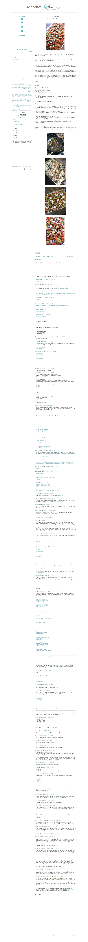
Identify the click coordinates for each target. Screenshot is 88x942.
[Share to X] (38, 253)
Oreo (13, 102)
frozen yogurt (16, 96)
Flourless (28, 95)
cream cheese (23, 92)
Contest (17, 91)
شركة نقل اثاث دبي (39, 697)
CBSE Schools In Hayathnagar (42, 600)
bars (13, 83)
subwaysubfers (38, 612)
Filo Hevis (37, 785)
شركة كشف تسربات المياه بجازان (42, 442)
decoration (23, 94)
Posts (14, 57)
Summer (27, 107)
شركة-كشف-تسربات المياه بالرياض (42, 443)
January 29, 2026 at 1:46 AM (50, 869)
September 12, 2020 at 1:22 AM (48, 493)
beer (15, 83)
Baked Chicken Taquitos (18, 124)
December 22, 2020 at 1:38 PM (50, 544)
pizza (28, 104)
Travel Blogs (37, 800)
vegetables (30, 109)
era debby (37, 493)
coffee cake (14, 91)
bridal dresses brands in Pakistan (57, 841)
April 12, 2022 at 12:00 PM (49, 684)
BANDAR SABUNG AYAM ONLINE (43, 314)
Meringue (24, 100)
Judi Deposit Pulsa (39, 354)
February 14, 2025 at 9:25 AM (47, 767)
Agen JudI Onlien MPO (39, 466)
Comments (15, 59)
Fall (22, 95)
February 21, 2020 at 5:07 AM (49, 450)
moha (36, 690)
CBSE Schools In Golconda (41, 598)
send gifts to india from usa (41, 622)
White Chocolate (23, 110)
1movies (38, 479)
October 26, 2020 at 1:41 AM (47, 504)
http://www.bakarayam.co (63, 288)
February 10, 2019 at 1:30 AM (48, 303)
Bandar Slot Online (40, 353)
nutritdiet (36, 767)
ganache (27, 96)
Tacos (17, 109)
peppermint (19, 104)
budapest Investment (45, 530)
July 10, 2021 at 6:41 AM (49, 618)
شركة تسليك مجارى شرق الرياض (42, 429)
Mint (30, 100)
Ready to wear (46, 816)
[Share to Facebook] (39, 253)
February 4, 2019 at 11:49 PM (48, 297)
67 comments (70, 256)
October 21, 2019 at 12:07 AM (47, 341)
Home (44, 1)
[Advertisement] (45, 925)
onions (30, 101)
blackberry (20, 83)
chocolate (26, 88)
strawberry (24, 107)
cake (29, 86)
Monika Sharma (38, 618)
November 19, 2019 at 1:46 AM (49, 405)
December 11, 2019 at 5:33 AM (49, 413)
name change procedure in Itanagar (57, 713)
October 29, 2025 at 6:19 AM (49, 794)
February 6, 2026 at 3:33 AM (58, 876)
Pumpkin (13, 105)
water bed (64, 565)
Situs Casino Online (40, 355)
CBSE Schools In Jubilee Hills (42, 604)
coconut (30, 90)
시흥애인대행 (38, 780)
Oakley (36, 745)
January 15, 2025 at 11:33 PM (48, 762)
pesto (22, 104)
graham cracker (22, 97)
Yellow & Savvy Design (54, 940)
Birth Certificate (38, 684)
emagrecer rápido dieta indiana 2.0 (43, 484)
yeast (29, 110)
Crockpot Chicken (50, 87)
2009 (14, 137)
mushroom (16, 101)
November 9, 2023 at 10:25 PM (47, 735)
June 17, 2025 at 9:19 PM (48, 773)
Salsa (13, 106)
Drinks (30, 94)
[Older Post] (74, 935)
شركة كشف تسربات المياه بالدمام (42, 447)
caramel (19, 87)
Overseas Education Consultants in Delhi (44, 517)
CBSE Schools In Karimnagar (41, 607)
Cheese (30, 87)
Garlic (30, 96)
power (36, 498)
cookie (20, 91)
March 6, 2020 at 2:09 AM (48, 471)
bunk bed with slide (40, 536)
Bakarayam (37, 284)
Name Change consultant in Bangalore (57, 706)
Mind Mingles (37, 450)
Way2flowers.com (39, 281)
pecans (16, 104)
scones (26, 106)
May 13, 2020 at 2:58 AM (49, 477)
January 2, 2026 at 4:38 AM (50, 836)
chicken (20, 88)
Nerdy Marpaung (38, 351)
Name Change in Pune (54, 686)
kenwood (36, 520)
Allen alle (37, 717)
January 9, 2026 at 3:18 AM (52, 848)
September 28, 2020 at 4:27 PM (47, 498)
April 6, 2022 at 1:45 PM (45, 675)
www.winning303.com (40, 323)
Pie (26, 104)
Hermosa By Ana (38, 826)
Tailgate (19, 109)
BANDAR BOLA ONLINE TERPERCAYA (44, 319)
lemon (13, 100)
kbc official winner (39, 410)
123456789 (37, 413)
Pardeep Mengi (38, 510)
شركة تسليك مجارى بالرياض (41, 426)
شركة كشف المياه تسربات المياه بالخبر (43, 446)
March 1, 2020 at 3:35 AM (52, 466)
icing (25, 99)
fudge (21, 96)
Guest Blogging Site (40, 558)
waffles (13, 110)
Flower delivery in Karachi (53, 871)
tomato (22, 109)
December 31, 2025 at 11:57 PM (51, 826)
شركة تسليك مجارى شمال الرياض (42, 431)
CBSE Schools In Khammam (41, 609)
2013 (14, 130)
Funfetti (24, 96)
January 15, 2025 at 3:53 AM (49, 750)
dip (28, 94)
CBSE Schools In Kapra (40, 606)
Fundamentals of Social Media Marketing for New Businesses (47, 546)
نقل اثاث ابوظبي (39, 699)
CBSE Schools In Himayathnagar (42, 601)
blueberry (26, 83)
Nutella (22, 101)
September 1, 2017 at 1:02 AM (49, 279)
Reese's (26, 105)
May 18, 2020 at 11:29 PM (44, 482)
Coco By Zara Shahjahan (39, 812)
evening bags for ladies (54, 831)
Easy (15, 95)
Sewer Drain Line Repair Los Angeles (42, 336)
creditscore (38, 722)
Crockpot (13, 94)
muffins (13, 101)
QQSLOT (61, 495)
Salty (14, 106)
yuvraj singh (37, 762)
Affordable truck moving (41, 343)
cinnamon (24, 90)
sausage (23, 106)
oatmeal (27, 101)
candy (16, 87)
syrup (15, 109)
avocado (23, 81)
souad (36, 670)
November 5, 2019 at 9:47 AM (48, 372)
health (36, 675)
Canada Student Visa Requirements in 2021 (44, 516)
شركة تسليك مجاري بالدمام (41, 437)
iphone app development (48, 664)
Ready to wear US (50, 823)
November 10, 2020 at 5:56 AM (48, 533)
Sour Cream (16, 107)
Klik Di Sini (70, 286)
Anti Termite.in (37, 750)
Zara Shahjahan (38, 836)
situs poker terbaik (39, 473)
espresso (20, 95)
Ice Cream (21, 99)
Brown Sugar (22, 84)
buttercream (14, 85)
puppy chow (17, 105)
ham (12, 99)
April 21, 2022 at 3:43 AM (45, 690)
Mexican (28, 100)
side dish (28, 106)
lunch (17, 100)
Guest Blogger (39, 556)
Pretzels (30, 104)
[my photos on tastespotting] (28, 167)
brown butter (18, 84)
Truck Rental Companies (41, 347)
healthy (44, 541)
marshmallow (20, 100)
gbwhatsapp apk (38, 477)
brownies (27, 84)
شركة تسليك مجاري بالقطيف (41, 440)
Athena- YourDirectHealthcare (40, 656)
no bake (19, 101)
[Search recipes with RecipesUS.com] (27, 169)
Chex (17, 88)
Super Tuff (37, 805)
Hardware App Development (60, 665)
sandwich (17, 106)
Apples (17, 81)
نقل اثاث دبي (38, 695)
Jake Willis (37, 260)
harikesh (36, 341)
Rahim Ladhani (38, 575)
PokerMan (37, 368)
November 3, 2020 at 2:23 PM (47, 520)
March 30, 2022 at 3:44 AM (46, 670)
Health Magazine (39, 681)
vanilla (27, 109)
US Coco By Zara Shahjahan (40, 820)
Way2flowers (37, 279)
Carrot (22, 87)
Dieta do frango (39, 487)
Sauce (20, 106)
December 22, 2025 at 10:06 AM (49, 805)
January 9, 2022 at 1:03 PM (55, 656)
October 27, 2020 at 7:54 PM (49, 510)
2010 (14, 135)
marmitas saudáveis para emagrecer (43, 485)
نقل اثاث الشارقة (39, 698)
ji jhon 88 (36, 533)
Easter (13, 95)
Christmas (20, 90)
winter (27, 110)
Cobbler (27, 90)
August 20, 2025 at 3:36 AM (47, 785)
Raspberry (23, 105)
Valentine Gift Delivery (63, 276)
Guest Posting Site (39, 551)
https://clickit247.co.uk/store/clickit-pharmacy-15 (45, 587)
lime (15, 100)
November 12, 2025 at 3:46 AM (49, 800)
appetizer (14, 81)
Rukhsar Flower (38, 869)
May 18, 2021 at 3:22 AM (49, 575)
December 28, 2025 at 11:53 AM (54, 812)
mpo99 (37, 468)
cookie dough (24, 91)
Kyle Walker (37, 303)
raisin (20, 105)
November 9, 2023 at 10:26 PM (47, 745)
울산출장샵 (38, 779)
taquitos (72, 70)
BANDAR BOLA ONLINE (41, 309)
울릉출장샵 (38, 781)
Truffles (24, 109)
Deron (36, 735)
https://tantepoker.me (53, 376)
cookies (29, 91)
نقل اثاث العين (38, 700)
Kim (36, 591)
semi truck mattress (40, 572)
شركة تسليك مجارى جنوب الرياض (42, 430)
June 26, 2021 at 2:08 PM (49, 612)
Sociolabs (37, 504)
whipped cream (17, 110)
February (15, 121)
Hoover (36, 725)
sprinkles (19, 107)
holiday (14, 99)
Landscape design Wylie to (58, 501)
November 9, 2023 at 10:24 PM (47, 725)
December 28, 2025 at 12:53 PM (56, 820)
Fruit (19, 96)
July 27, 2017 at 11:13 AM (47, 260)
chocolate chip (15, 90)
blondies (23, 83)
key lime (29, 99)
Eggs (17, 95)
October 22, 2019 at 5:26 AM (50, 351)
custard (20, 94)
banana (29, 81)
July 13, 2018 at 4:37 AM (47, 284)
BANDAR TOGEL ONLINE (41, 311)
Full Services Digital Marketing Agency (42, 876)
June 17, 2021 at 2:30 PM (45, 591)
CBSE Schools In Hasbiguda (41, 599)
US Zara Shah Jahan (39, 848)
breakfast (14, 84)
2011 (14, 133)
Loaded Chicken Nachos (55, 18)
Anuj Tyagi (37, 297)
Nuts (24, 101)
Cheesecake (14, 88)
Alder (36, 740)
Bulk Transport (39, 348)
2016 (14, 119)
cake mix (13, 87)
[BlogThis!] (37, 253)
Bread (30, 83)
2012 (14, 132)
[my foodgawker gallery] (16, 166)
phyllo (24, 104)
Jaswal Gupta (37, 405)
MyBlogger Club (39, 549)
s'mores (29, 105)
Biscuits (17, 83)
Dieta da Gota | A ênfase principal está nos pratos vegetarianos (48, 490)
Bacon (26, 81)
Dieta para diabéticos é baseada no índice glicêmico (46, 486)
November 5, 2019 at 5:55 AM (48, 368)
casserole (24, 87)
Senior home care (64, 262)
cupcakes (17, 94)
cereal (27, 87)
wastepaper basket (51, 808)
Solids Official (37, 794)
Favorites (25, 95)
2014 (14, 128)
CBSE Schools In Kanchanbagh (42, 605)
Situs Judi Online (39, 358)
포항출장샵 (38, 782)
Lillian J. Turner (38, 544)
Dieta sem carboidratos (40, 489)
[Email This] (35, 253)
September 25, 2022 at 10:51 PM (48, 717)
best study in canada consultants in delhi (44, 514)
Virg (36, 730)
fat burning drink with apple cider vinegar (56, 770)
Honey (17, 99)
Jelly (26, 99)
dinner (26, 94)
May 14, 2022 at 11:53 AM (49, 711)
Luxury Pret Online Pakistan (52, 797)
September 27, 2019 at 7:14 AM (59, 336)
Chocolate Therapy (35, 940)
